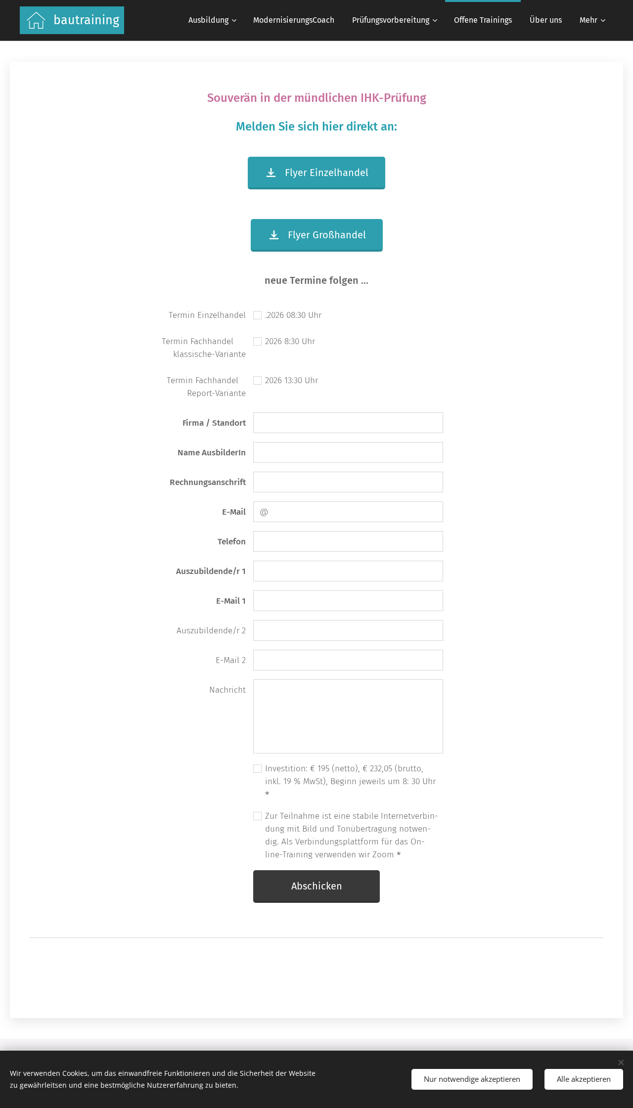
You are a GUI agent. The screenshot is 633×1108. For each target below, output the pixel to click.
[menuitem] (212, 20)
